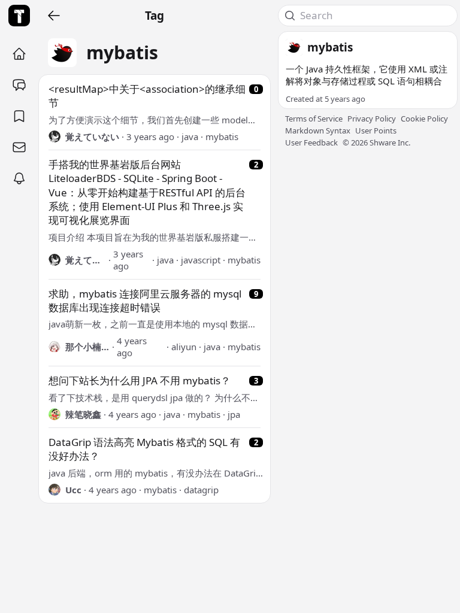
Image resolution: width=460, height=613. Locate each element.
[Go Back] (54, 15)
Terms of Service (314, 118)
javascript (200, 260)
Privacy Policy (371, 118)
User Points (376, 130)
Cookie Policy (424, 118)
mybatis (221, 136)
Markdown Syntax (317, 130)
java (189, 136)
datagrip (201, 490)
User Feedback (311, 142)
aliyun (183, 347)
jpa (234, 414)
